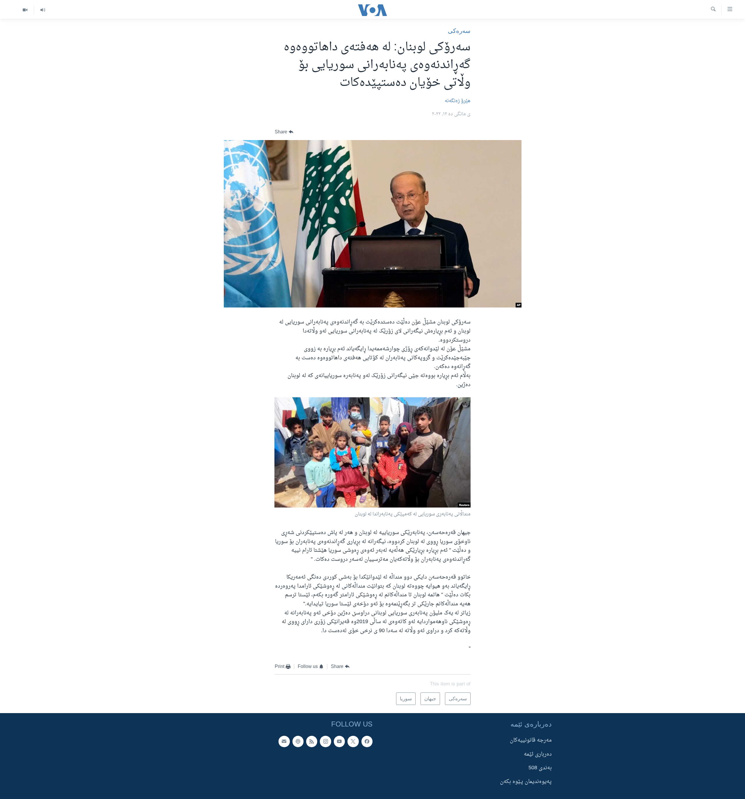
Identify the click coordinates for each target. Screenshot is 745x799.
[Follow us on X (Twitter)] (353, 741)
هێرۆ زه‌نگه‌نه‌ (458, 101)
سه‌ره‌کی (459, 30)
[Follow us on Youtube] (339, 741)
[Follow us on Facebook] (366, 741)
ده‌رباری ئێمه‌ (538, 754)
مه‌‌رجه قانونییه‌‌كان (531, 740)
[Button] (284, 132)
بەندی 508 (540, 768)
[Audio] (43, 10)
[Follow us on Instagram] (325, 741)
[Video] (25, 10)
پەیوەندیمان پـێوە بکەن (526, 781)
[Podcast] (298, 741)
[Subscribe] (284, 741)
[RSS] (311, 741)
